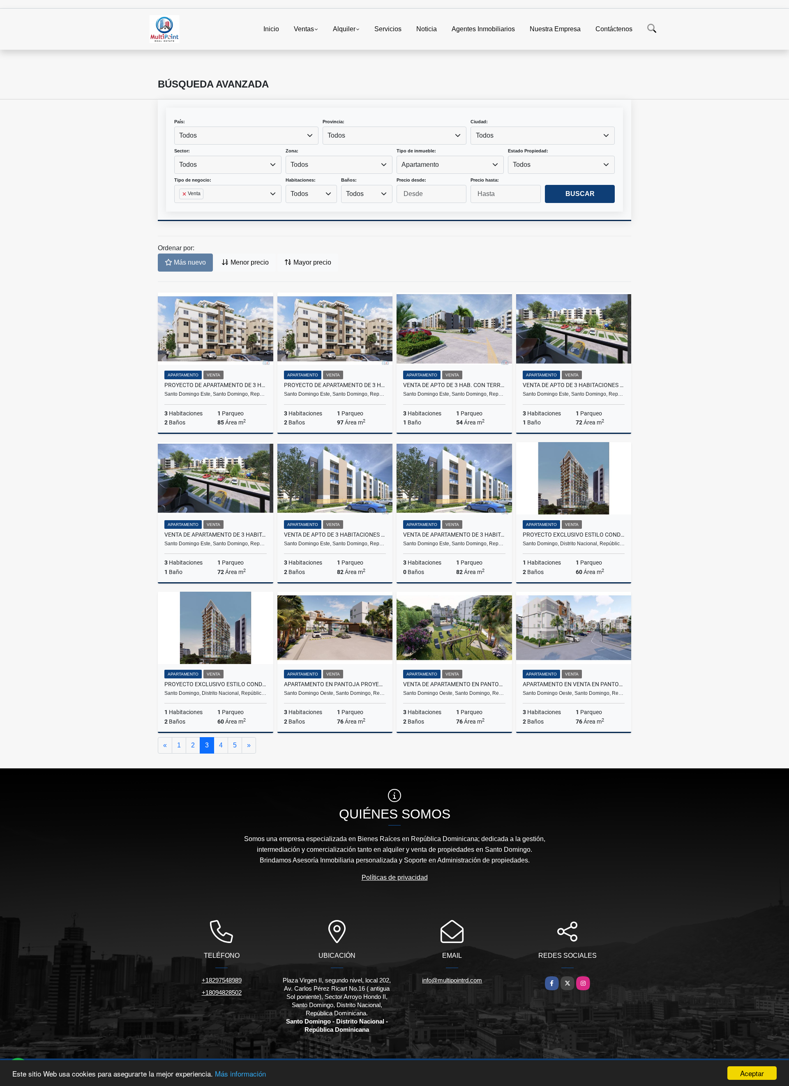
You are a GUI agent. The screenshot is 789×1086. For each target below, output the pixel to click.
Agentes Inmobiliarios (483, 28)
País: (179, 121)
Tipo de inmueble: (416, 150)
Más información (240, 1073)
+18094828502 (222, 992)
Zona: (292, 150)
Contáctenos (613, 28)
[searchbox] (181, 207)
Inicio (271, 28)
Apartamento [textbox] (420, 164)
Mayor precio (311, 262)
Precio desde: (411, 180)
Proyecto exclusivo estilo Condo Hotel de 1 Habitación (574, 534)
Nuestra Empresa (555, 28)
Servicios (387, 28)
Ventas (304, 28)
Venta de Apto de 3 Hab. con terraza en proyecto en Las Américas (454, 385)
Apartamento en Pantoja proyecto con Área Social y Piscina (335, 684)
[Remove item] (185, 194)
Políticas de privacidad (395, 877)
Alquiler (344, 28)
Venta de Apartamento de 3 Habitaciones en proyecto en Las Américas (215, 534)
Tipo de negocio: (192, 180)
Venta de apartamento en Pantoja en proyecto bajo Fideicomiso (454, 684)
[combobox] (246, 136)
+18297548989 (222, 980)
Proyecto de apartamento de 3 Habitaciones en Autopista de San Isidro (215, 385)
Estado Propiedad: (528, 150)
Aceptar (752, 1073)
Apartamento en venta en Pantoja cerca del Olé (574, 684)
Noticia (426, 28)
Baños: (349, 180)
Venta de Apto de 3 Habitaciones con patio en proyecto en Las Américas (574, 385)
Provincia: (333, 121)
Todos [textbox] (188, 135)
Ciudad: (479, 121)
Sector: (182, 150)
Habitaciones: (301, 180)
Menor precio (249, 262)
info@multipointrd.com (452, 980)
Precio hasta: (485, 180)
